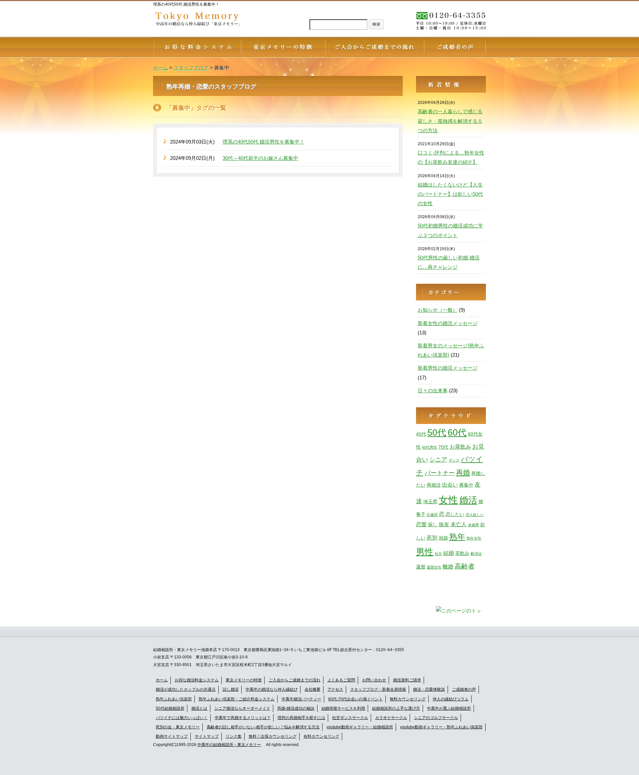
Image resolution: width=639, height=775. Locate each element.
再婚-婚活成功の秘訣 (296, 708)
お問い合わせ (374, 680)
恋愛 (421, 524)
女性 (448, 499)
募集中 (466, 485)
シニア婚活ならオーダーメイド (242, 708)
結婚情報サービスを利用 (343, 708)
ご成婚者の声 (464, 689)
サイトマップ (207, 736)
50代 (436, 432)
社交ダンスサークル (350, 717)
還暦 (420, 567)
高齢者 (465, 566)
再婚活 (434, 485)
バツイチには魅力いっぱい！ (182, 717)
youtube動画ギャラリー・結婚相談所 (359, 727)
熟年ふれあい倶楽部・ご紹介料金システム (237, 699)
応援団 (432, 515)
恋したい (455, 514)
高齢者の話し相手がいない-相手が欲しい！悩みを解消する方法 (263, 727)
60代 (457, 433)
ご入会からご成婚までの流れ (294, 680)
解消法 (476, 554)
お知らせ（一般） (438, 310)
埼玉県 (430, 501)
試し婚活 (231, 689)
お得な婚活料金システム (197, 680)
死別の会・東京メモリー (178, 727)
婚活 (468, 500)
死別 (432, 538)
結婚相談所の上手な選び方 (396, 708)
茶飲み (462, 553)
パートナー (440, 472)
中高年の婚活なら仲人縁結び (272, 689)
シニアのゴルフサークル (436, 717)
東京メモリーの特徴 (244, 680)
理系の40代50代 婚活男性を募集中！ (264, 142)
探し (432, 524)
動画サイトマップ (172, 736)
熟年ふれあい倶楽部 (174, 699)
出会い (450, 485)
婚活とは (199, 708)
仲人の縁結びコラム (451, 699)
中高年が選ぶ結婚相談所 (449, 708)
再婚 (463, 472)
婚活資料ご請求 (407, 680)
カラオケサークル (391, 717)
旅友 (444, 524)
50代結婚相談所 (170, 708)
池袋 (443, 538)
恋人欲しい (475, 515)
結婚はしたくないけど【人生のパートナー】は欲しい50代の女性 (450, 194)
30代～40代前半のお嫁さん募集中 (260, 158)
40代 (421, 434)
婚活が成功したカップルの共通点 (186, 689)
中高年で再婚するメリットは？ (243, 717)
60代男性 (429, 447)
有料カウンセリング (321, 736)
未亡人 (459, 524)
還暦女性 (434, 567)
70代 (443, 447)
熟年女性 (474, 538)
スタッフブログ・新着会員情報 (378, 689)
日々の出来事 (433, 390)
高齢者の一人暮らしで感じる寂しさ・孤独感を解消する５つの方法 (450, 121)
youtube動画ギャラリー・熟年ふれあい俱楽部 (441, 727)
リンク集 (234, 736)
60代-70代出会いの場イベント (355, 699)
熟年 (457, 536)
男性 (424, 552)
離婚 (448, 567)
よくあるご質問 (341, 680)
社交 (438, 554)
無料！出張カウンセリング (273, 736)
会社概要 (312, 689)
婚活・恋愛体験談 (429, 689)
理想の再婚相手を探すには (301, 717)
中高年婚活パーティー (301, 699)
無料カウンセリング (408, 699)
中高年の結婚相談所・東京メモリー (229, 744)
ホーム (162, 680)
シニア (438, 459)
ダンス (454, 460)
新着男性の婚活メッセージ (448, 368)
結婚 (448, 553)
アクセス (335, 689)
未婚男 (473, 525)
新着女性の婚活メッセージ (448, 323)
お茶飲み (460, 447)
